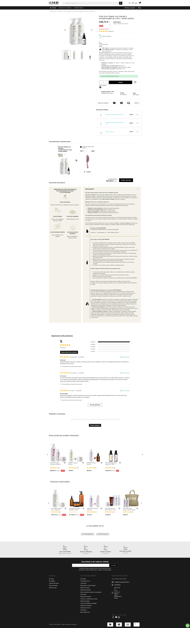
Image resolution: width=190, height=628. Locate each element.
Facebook (113, 617)
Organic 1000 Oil (110, 131)
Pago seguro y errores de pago (87, 585)
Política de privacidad (85, 596)
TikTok (121, 617)
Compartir (100, 87)
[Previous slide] (64, 30)
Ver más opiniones (95, 404)
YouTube (116, 617)
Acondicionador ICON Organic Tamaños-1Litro (115, 123)
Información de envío (85, 607)
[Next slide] (92, 30)
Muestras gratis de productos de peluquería (90, 592)
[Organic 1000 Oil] (101, 131)
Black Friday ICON (85, 612)
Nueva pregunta (95, 425)
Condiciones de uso (85, 581)
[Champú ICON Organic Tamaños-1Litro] (101, 114)
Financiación (83, 594)
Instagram (119, 617)
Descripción (111, 189)
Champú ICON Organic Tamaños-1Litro (115, 114)
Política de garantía (85, 601)
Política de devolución (85, 590)
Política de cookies (85, 587)
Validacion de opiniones (86, 605)
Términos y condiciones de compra (88, 598)
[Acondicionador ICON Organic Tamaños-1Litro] (101, 123)
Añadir (120, 82)
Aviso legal (83, 578)
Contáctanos (83, 610)
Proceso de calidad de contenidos (88, 603)
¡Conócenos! (83, 583)
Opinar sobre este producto (69, 352)
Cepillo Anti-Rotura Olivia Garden (88, 147)
